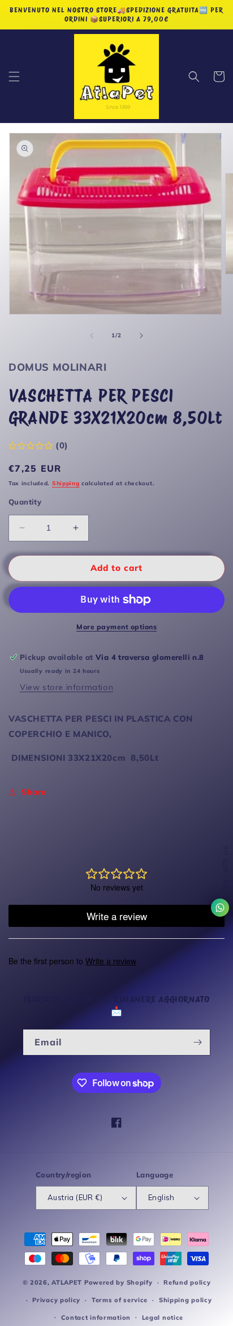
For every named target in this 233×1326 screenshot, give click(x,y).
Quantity (24, 501)
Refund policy (186, 1282)
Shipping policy (185, 1300)
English (161, 1197)
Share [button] (33, 792)
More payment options (116, 626)
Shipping (66, 483)
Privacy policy (56, 1300)
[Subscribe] (197, 1042)
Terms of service (120, 1300)
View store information (66, 687)
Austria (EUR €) (75, 1197)
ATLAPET (66, 1282)
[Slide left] (91, 335)
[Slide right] (141, 335)
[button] (14, 76)
